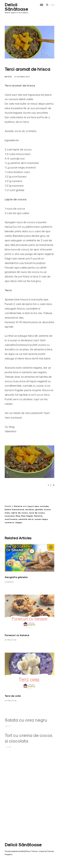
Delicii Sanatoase (14, 509)
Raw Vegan (27, 516)
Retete (8, 77)
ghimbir (39, 509)
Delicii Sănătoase (16, 7)
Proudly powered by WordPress (17, 851)
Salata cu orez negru (26, 720)
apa (37, 506)
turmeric (9, 522)
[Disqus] (29, 789)
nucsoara (9, 516)
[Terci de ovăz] (29, 671)
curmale (44, 506)
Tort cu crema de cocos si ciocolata (28, 738)
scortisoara (11, 519)
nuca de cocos (37, 513)
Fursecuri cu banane (17, 635)
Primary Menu (41, 4)
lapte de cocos (19, 513)
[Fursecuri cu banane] (29, 612)
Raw (18, 516)
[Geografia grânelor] (29, 558)
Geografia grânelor (16, 577)
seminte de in (25, 519)
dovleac (29, 509)
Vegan (18, 522)
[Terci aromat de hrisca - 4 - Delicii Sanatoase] (29, 462)
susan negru (41, 519)
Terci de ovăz (13, 695)
